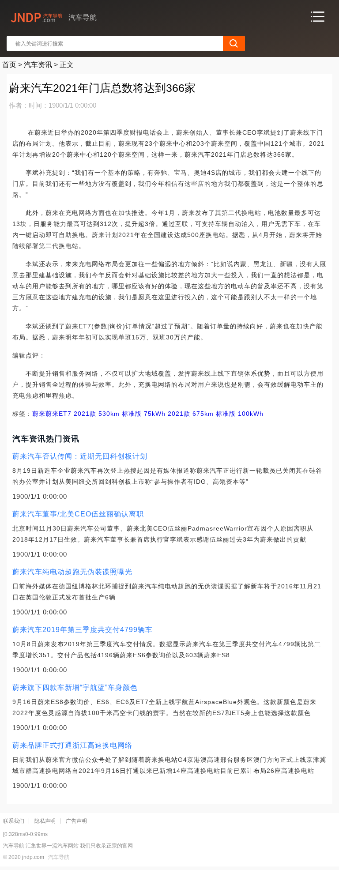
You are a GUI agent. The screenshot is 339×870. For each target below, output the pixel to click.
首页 (9, 64)
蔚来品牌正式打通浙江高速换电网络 (72, 745)
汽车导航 (58, 857)
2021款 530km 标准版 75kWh (119, 413)
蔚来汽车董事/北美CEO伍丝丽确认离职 (78, 514)
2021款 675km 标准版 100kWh (215, 413)
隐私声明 (45, 821)
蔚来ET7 (58, 413)
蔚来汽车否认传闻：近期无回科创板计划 (79, 456)
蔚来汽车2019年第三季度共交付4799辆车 (82, 629)
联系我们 (13, 821)
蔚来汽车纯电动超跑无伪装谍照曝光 (72, 572)
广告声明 (76, 821)
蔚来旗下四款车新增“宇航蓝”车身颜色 (75, 687)
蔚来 (38, 413)
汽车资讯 (38, 64)
